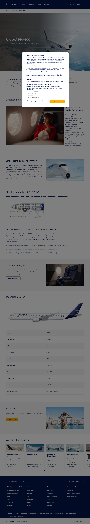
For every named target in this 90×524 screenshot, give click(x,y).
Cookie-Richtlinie (32, 93)
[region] (45, 79)
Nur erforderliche (35, 101)
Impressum (30, 95)
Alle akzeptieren (57, 101)
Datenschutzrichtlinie (33, 91)
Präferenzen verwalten (33, 97)
